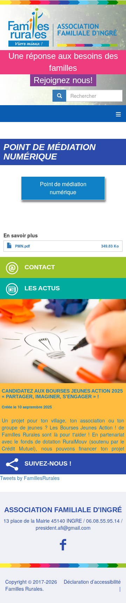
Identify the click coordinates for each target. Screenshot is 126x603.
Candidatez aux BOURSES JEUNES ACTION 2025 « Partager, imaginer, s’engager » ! (62, 393)
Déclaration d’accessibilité (92, 581)
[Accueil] (63, 27)
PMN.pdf (22, 246)
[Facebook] (63, 544)
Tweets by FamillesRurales (29, 477)
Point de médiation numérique (63, 188)
